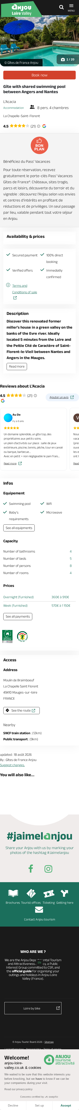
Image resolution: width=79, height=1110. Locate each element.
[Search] (60, 7)
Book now (39, 75)
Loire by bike (31, 1008)
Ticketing (49, 902)
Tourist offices (31, 902)
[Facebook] (30, 869)
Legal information (14, 1049)
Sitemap (49, 1041)
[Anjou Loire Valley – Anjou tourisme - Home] (22, 9)
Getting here (64, 902)
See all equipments (19, 528)
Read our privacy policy (18, 1089)
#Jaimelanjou (58, 852)
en (39, 962)
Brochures (13, 902)
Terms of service (52, 1049)
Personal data (33, 1049)
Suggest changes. (12, 765)
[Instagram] (48, 869)
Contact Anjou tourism (39, 919)
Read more (17, 366)
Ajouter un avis (59, 397)
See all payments (18, 616)
